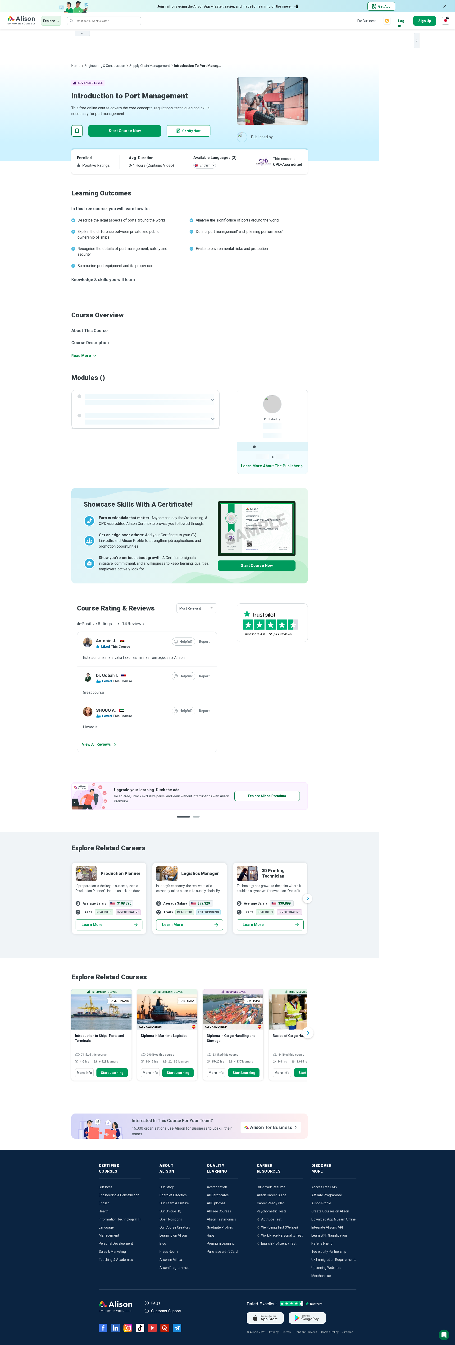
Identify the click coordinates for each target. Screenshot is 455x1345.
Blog (162, 1243)
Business (105, 1187)
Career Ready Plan (271, 1203)
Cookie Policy (330, 1332)
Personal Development (116, 1243)
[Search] (71, 21)
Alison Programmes (174, 1268)
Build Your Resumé (271, 1187)
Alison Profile (321, 1203)
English (104, 1203)
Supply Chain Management (149, 66)
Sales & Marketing (112, 1251)
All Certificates (218, 1195)
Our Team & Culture (174, 1203)
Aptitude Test (271, 1219)
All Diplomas (216, 1203)
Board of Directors (173, 1195)
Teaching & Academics (116, 1260)
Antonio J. (106, 640)
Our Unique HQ (170, 1211)
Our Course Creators (174, 1227)
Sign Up (424, 21)
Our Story (166, 1187)
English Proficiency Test (278, 1243)
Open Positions (170, 1219)
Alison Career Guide (271, 1195)
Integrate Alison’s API (327, 1227)
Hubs (210, 1235)
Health (104, 1211)
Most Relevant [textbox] (190, 608)
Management (109, 1235)
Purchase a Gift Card (222, 1251)
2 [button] (193, 820)
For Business (366, 21)
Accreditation (217, 1187)
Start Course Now (125, 131)
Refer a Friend (321, 1243)
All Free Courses (219, 1211)
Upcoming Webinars (326, 1268)
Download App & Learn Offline (333, 1219)
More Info (84, 1073)
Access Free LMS (324, 1187)
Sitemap (347, 1332)
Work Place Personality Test (282, 1235)
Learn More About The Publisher (270, 466)
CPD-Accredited (287, 164)
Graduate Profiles (220, 1227)
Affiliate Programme (326, 1195)
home (75, 66)
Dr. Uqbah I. (107, 675)
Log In (401, 21)
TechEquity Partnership (328, 1251)
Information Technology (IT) (120, 1219)
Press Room (168, 1251)
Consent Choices (306, 1332)
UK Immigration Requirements (333, 1260)
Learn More (92, 924)
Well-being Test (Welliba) (279, 1227)
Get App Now (252, 796)
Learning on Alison (173, 1235)
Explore (49, 21)
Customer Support (166, 1311)
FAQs (155, 1303)
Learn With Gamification (329, 1235)
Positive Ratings (95, 165)
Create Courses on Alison (330, 1211)
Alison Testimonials (221, 1219)
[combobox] (196, 608)
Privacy (274, 1332)
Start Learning (112, 1073)
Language (106, 1227)
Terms (286, 1332)
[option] (189, 796)
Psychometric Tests (272, 1211)
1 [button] (181, 820)
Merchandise (321, 1276)
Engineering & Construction (105, 66)
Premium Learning (221, 1243)
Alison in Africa (170, 1260)
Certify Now (191, 131)
